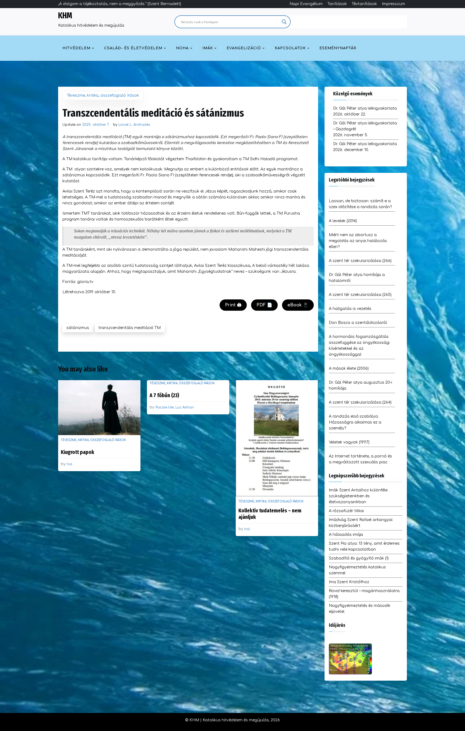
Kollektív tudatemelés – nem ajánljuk (269, 513)
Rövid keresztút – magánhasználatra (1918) (364, 594)
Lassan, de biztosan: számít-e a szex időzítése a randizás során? (360, 204)
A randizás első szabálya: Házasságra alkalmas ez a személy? (355, 422)
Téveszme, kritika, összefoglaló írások (103, 95)
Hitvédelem (76, 48)
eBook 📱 (297, 305)
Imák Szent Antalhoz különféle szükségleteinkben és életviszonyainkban (358, 496)
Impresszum (393, 4)
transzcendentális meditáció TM (129, 328)
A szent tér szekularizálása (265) (360, 295)
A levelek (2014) (343, 221)
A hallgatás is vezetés (350, 309)
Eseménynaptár (337, 48)
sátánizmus (77, 328)
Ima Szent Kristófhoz (349, 582)
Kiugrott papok (77, 452)
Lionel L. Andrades (134, 124)
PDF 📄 (264, 305)
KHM (65, 15)
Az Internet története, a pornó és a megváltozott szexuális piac (360, 459)
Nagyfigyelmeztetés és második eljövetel (359, 609)
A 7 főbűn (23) (164, 395)
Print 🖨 (233, 305)
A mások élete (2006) (349, 368)
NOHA (182, 48)
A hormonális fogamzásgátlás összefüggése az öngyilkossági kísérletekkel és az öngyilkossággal (359, 345)
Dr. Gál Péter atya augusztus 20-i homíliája (360, 385)
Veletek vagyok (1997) (349, 442)
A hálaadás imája (346, 535)
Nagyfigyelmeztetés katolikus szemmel (357, 570)
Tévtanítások (364, 4)
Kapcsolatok (290, 48)
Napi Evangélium (306, 4)
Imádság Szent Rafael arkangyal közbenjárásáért (361, 523)
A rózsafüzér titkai (346, 511)
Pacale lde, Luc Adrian (175, 407)
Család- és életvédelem (133, 48)
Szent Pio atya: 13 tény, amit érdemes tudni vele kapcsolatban (364, 546)
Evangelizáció (244, 48)
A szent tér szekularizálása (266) (360, 261)
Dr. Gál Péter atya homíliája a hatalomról (357, 278)
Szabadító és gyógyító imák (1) (359, 558)
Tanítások (337, 4)
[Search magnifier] (284, 22)
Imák (207, 48)
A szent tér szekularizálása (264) (360, 402)
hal (69, 464)
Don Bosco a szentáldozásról (358, 323)
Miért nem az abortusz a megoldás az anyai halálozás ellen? (358, 241)
